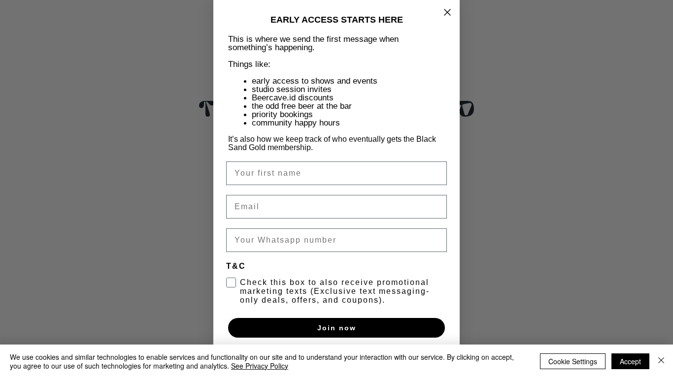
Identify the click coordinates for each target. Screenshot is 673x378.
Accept (630, 361)
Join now (336, 328)
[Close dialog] (447, 12)
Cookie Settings (572, 361)
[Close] (661, 361)
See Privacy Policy (259, 366)
